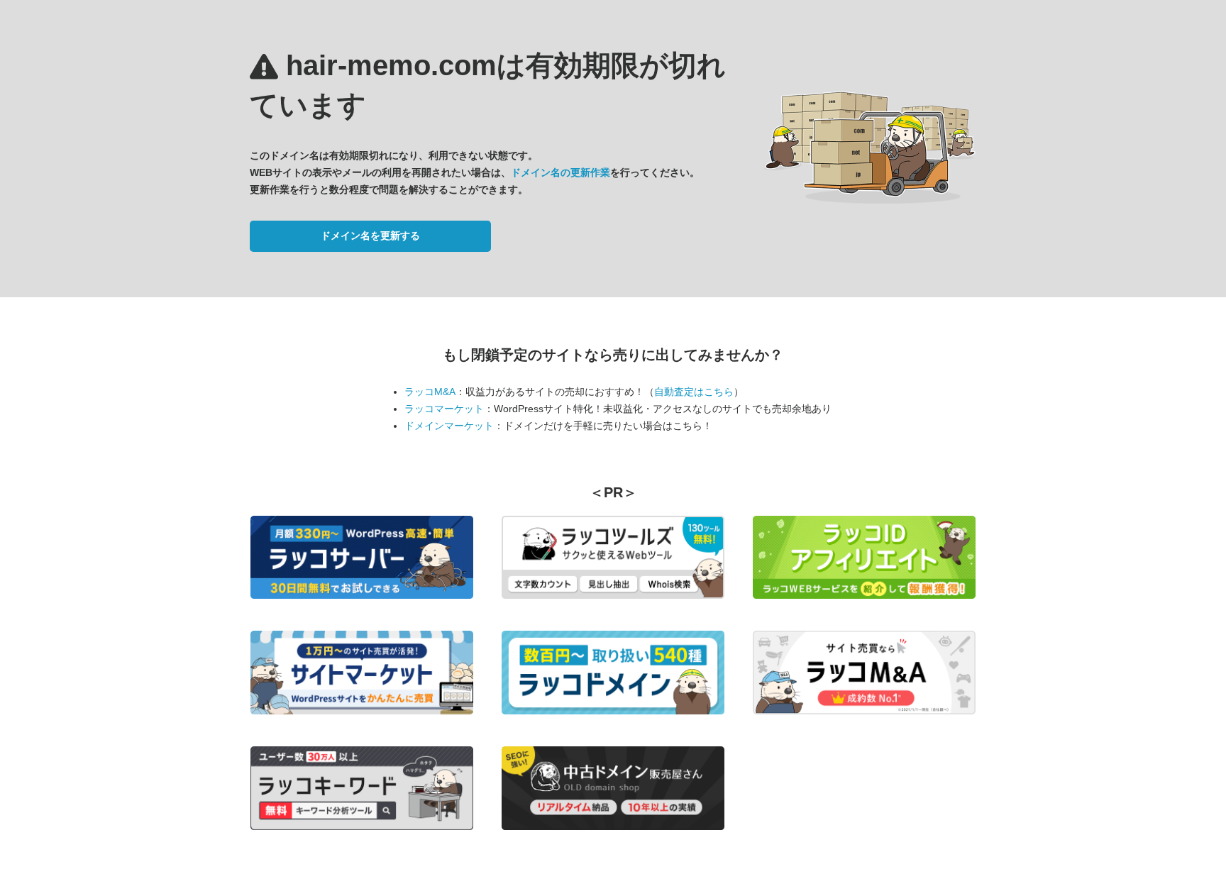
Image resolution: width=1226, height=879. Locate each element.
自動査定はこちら (694, 391)
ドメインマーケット (449, 425)
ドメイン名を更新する (370, 235)
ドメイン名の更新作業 (560, 172)
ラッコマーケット (444, 408)
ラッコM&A (429, 391)
